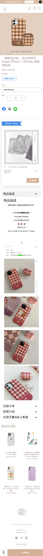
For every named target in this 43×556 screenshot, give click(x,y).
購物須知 (18, 544)
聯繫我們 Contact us (21, 532)
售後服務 (24, 544)
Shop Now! (29, 2)
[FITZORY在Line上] (26, 539)
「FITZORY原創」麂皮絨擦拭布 (17, 167)
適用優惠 (5, 74)
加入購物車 (32, 180)
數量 (3, 95)
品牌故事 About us (21, 530)
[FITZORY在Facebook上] (16, 539)
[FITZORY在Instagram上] (21, 539)
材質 (3, 85)
